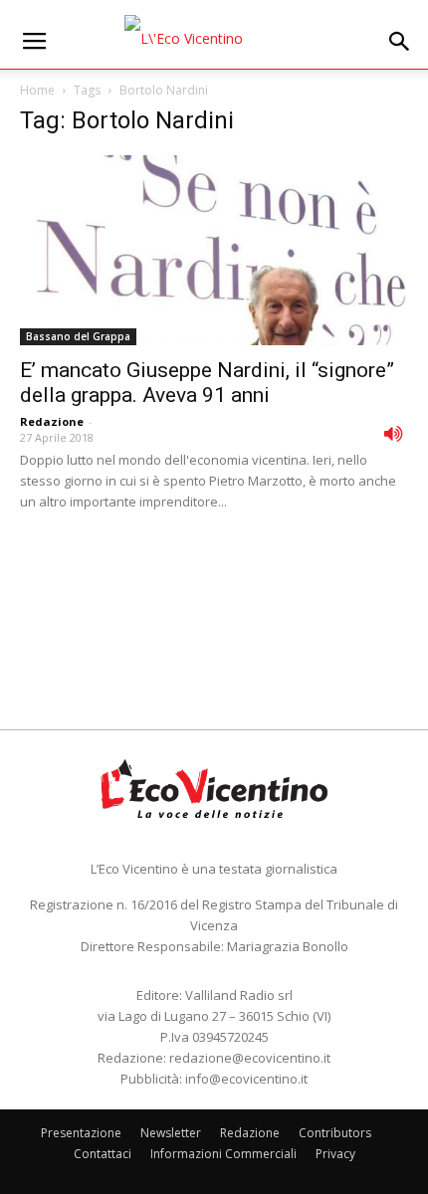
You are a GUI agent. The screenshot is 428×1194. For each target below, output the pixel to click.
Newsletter (170, 1132)
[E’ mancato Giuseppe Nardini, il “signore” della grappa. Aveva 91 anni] (214, 250)
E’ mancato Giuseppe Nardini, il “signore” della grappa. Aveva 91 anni (207, 382)
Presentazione (81, 1132)
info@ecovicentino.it (246, 1079)
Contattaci (102, 1153)
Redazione (52, 421)
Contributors (335, 1132)
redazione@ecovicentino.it (249, 1058)
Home (37, 90)
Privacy (335, 1153)
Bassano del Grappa (78, 336)
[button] (400, 42)
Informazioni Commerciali (223, 1153)
